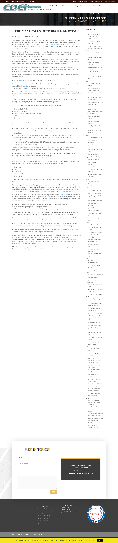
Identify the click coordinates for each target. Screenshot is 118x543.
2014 (87, 346)
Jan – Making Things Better (95, 137)
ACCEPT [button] (100, 540)
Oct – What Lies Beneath (95, 232)
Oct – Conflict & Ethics (94, 167)
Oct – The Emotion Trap (94, 190)
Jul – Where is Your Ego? (94, 322)
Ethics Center (66, 6)
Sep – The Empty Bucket (94, 193)
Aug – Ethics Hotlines (94, 159)
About (37, 6)
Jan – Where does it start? (95, 294)
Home (74, 1)
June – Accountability (94, 154)
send (53, 491)
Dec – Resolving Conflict (94, 225)
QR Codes (107, 1)
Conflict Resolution (54, 6)
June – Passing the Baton (95, 200)
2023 (87, 32)
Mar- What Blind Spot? (94, 210)
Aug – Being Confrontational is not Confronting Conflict (94, 360)
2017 (87, 258)
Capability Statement (83, 1)
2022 (87, 51)
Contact (113, 1)
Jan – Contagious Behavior (95, 270)
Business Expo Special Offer (97, 1)
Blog (44, 6)
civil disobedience (21, 226)
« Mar (38, 526)
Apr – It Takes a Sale (93, 208)
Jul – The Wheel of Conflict (95, 275)
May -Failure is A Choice (94, 325)
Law (15, 111)
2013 (87, 398)
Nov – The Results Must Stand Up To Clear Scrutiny (94, 409)
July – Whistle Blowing (94, 157)
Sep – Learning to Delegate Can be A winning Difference (95, 420)
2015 (87, 297)
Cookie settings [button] (90, 540)
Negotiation (79, 6)
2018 (87, 223)
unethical (25, 86)
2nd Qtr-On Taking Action (95, 39)
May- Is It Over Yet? (93, 277)
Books (87, 6)
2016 (87, 272)
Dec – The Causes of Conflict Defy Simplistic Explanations (94, 402)
